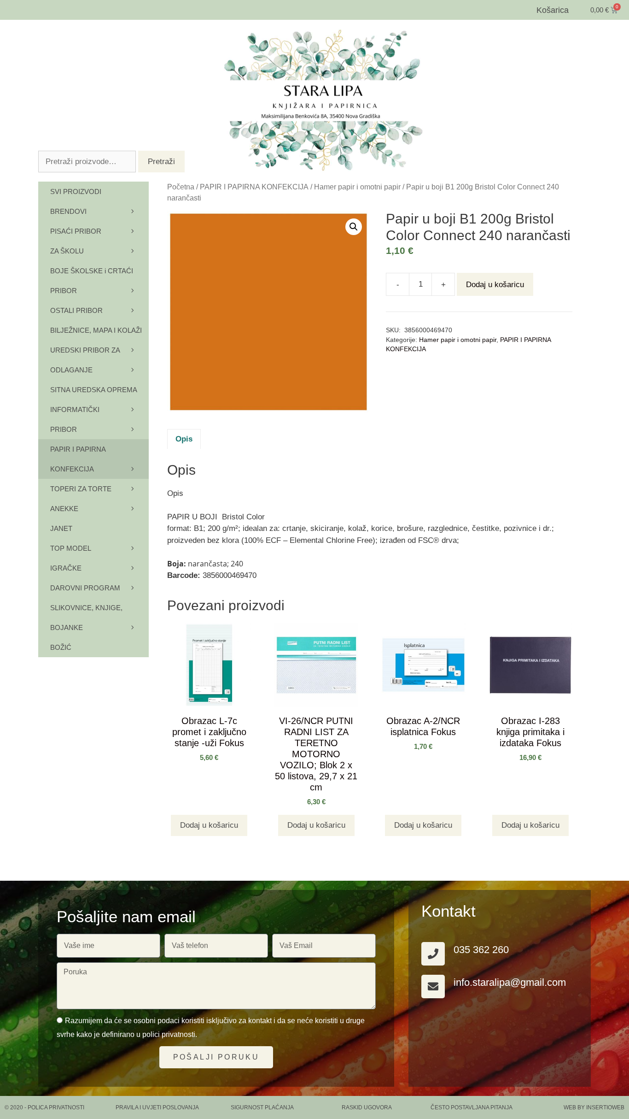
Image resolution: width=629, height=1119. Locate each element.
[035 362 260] (433, 954)
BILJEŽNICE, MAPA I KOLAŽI (96, 330)
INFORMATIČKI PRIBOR (74, 419)
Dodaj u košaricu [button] (209, 825)
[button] (353, 226)
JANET (61, 528)
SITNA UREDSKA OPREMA (93, 390)
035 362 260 (481, 949)
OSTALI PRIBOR (76, 310)
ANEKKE (64, 508)
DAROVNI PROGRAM (85, 588)
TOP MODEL (70, 548)
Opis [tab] (183, 439)
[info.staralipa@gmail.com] (433, 986)
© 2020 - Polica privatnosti (44, 1107)
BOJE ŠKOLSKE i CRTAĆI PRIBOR (91, 280)
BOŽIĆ (60, 647)
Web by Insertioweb (594, 1107)
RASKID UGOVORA (367, 1107)
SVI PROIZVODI (75, 191)
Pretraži (161, 161)
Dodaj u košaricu (495, 284)
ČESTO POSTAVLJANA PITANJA (472, 1107)
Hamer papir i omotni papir (357, 187)
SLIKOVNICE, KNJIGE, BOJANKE (86, 617)
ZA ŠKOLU (67, 251)
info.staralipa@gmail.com (510, 982)
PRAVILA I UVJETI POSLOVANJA (157, 1107)
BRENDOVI (68, 211)
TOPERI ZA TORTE (80, 489)
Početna (180, 187)
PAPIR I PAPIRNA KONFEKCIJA (254, 187)
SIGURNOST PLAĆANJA (262, 1107)
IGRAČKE (66, 568)
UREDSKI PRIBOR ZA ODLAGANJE (85, 360)
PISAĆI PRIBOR (75, 231)
